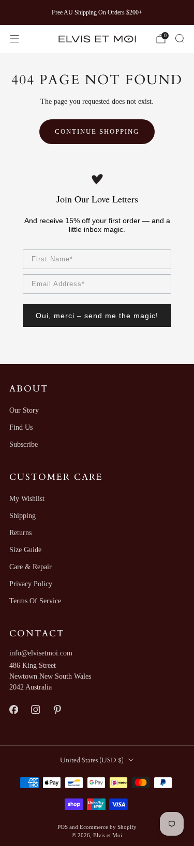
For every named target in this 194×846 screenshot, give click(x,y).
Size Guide (25, 550)
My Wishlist (26, 499)
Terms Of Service (35, 601)
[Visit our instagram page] (35, 709)
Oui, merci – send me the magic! (97, 315)
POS (62, 827)
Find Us (21, 427)
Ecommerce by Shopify (108, 827)
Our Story (24, 410)
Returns (20, 533)
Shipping (22, 516)
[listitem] (97, 12)
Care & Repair (30, 567)
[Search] (179, 38)
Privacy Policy (30, 584)
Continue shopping (97, 131)
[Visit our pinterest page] (57, 709)
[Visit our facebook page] (13, 709)
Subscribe (23, 444)
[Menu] (14, 39)
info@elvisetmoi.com (40, 653)
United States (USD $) (92, 760)
